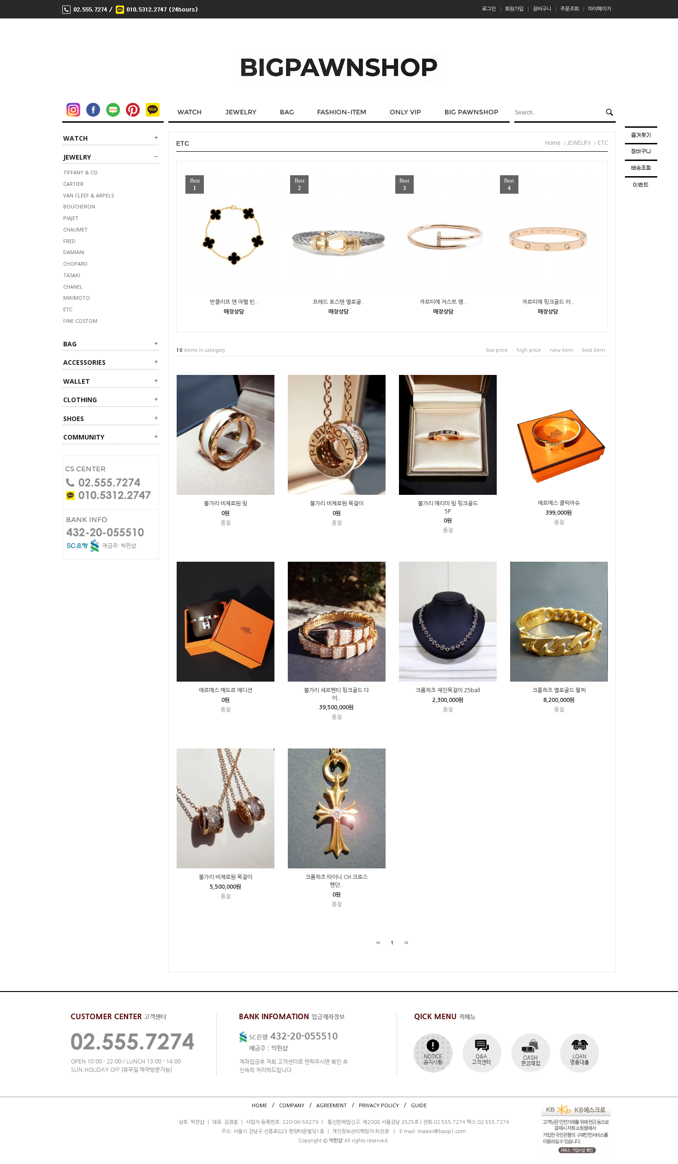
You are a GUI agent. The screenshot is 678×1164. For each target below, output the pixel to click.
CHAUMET (75, 229)
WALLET (76, 381)
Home (552, 143)
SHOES (73, 418)
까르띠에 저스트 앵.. (443, 302)
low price (497, 350)
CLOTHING (80, 399)
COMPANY (291, 1104)
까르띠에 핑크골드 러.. (548, 302)
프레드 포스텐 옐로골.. (339, 302)
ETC (67, 309)
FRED (69, 241)
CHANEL (73, 286)
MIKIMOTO (76, 297)
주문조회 (569, 9)
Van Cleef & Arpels (88, 195)
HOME (259, 1104)
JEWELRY (77, 157)
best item (593, 350)
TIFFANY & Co (80, 172)
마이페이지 (599, 9)
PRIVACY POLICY (379, 1104)
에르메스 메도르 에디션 (225, 690)
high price (529, 350)
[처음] (378, 943)
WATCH (75, 138)
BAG (70, 343)
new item (561, 350)
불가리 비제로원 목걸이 (336, 503)
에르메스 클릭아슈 (559, 503)
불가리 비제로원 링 (225, 503)
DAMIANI (73, 252)
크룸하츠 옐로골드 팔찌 (559, 690)
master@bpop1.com (441, 1131)
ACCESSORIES (84, 362)
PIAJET (70, 217)
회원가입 (514, 9)
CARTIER (73, 183)
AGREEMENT (331, 1104)
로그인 (489, 9)
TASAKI (71, 275)
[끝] (406, 943)
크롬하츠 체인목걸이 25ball (448, 690)
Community (83, 437)
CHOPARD (75, 263)
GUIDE (419, 1104)
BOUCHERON (79, 206)
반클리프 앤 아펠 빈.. (234, 302)
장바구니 (542, 9)
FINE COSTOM (80, 320)
